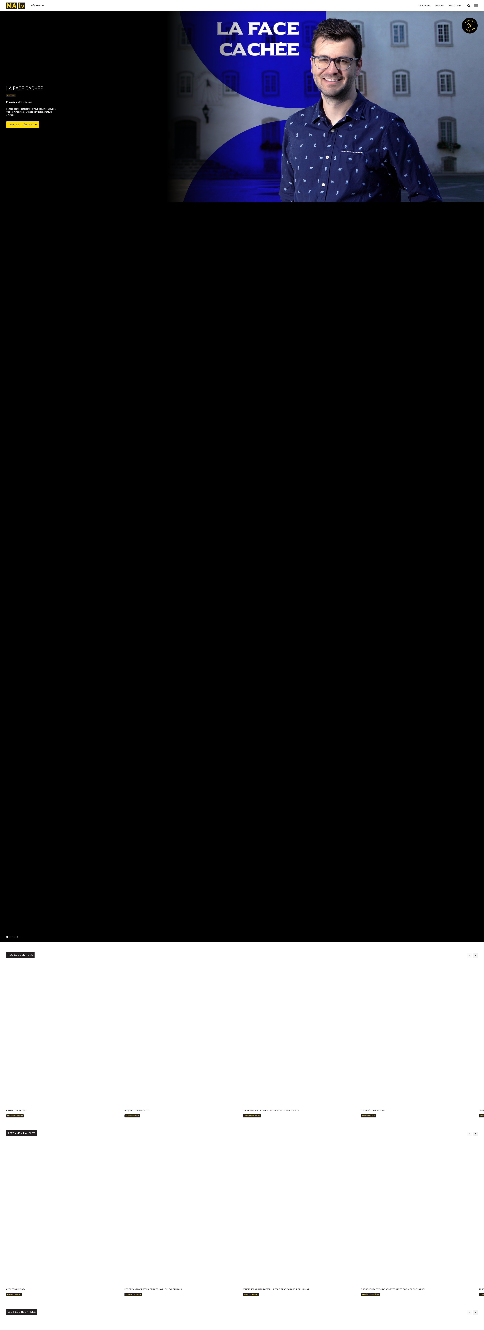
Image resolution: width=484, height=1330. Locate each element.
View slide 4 (17, 937)
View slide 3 (13, 937)
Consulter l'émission (21, 124)
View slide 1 (7, 937)
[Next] (475, 955)
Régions (36, 5)
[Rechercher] (469, 5)
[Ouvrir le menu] (476, 5)
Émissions (424, 5)
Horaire (439, 5)
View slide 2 (10, 937)
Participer (454, 5)
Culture (10, 95)
